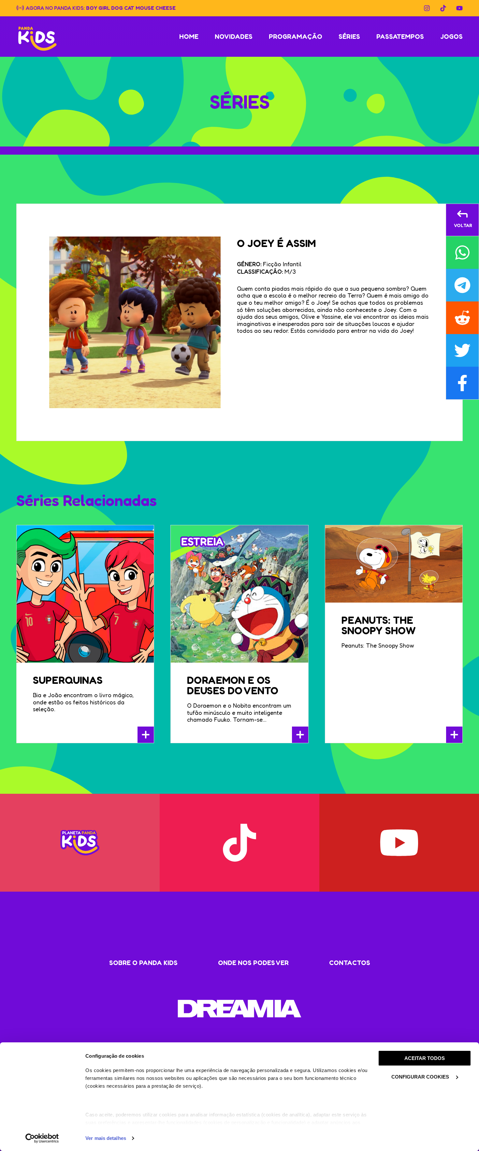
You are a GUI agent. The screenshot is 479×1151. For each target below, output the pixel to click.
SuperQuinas (68, 680)
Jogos (451, 36)
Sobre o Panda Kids (143, 963)
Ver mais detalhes (105, 1138)
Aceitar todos (424, 1058)
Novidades (234, 36)
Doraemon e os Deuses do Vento (232, 685)
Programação (295, 36)
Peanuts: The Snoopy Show (378, 625)
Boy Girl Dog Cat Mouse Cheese (131, 7)
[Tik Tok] (443, 8)
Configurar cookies (420, 1077)
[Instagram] (427, 8)
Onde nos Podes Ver (253, 963)
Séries (349, 36)
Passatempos (400, 36)
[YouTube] (459, 8)
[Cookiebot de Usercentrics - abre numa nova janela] (42, 1138)
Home (188, 36)
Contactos (349, 963)
